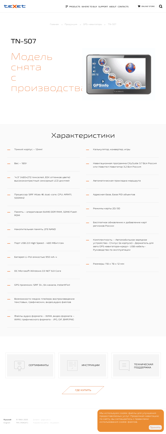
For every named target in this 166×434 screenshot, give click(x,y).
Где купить (83, 390)
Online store (148, 6)
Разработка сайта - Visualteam (46, 423)
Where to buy (89, 7)
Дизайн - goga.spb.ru (41, 420)
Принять (155, 427)
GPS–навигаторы (92, 24)
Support (103, 7)
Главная (54, 24)
